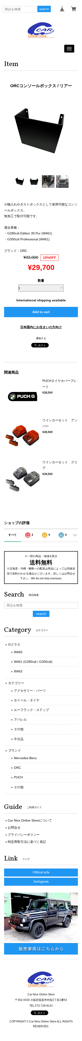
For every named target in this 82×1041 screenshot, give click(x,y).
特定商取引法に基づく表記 (27, 842)
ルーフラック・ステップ (31, 710)
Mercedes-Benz (25, 758)
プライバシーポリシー (24, 834)
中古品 (18, 739)
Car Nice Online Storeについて (30, 820)
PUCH (18, 777)
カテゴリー (16, 683)
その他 (18, 729)
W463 (18, 671)
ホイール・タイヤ (26, 700)
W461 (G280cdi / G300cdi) (33, 661)
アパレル (20, 719)
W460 (18, 652)
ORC (17, 767)
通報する (41, 338)
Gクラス (14, 644)
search (44, 9)
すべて (12, 534)
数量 (41, 280)
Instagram (41, 882)
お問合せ (14, 827)
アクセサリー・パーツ (30, 690)
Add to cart (41, 312)
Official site (41, 872)
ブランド (14, 750)
